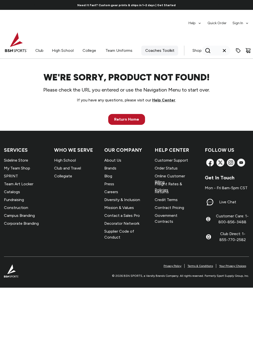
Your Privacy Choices (232, 266)
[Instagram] (231, 162)
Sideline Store (16, 160)
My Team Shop (17, 168)
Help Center (163, 100)
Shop (197, 50)
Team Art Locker (18, 184)
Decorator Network (121, 223)
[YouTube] (241, 162)
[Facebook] (210, 162)
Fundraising (14, 199)
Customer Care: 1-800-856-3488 (232, 219)
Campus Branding (19, 215)
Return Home (126, 119)
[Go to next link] (218, 5)
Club (39, 50)
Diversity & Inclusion (122, 199)
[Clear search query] (224, 51)
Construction (16, 207)
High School (63, 50)
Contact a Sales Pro (122, 215)
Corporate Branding (21, 223)
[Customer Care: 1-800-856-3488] (208, 219)
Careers (111, 191)
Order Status (166, 168)
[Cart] (248, 51)
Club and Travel (67, 168)
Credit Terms (166, 199)
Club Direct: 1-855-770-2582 (232, 236)
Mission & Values (119, 207)
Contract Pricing (169, 207)
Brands (110, 168)
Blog (108, 176)
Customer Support (171, 160)
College (89, 50)
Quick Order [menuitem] (217, 23)
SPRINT (11, 176)
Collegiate (63, 176)
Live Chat (227, 202)
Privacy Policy (172, 266)
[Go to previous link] (35, 5)
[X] (220, 162)
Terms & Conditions (200, 266)
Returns (162, 191)
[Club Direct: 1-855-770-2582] (208, 237)
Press (109, 184)
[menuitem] (195, 21)
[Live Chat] (210, 202)
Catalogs (12, 191)
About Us (112, 160)
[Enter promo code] (238, 51)
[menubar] (219, 21)
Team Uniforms (118, 50)
